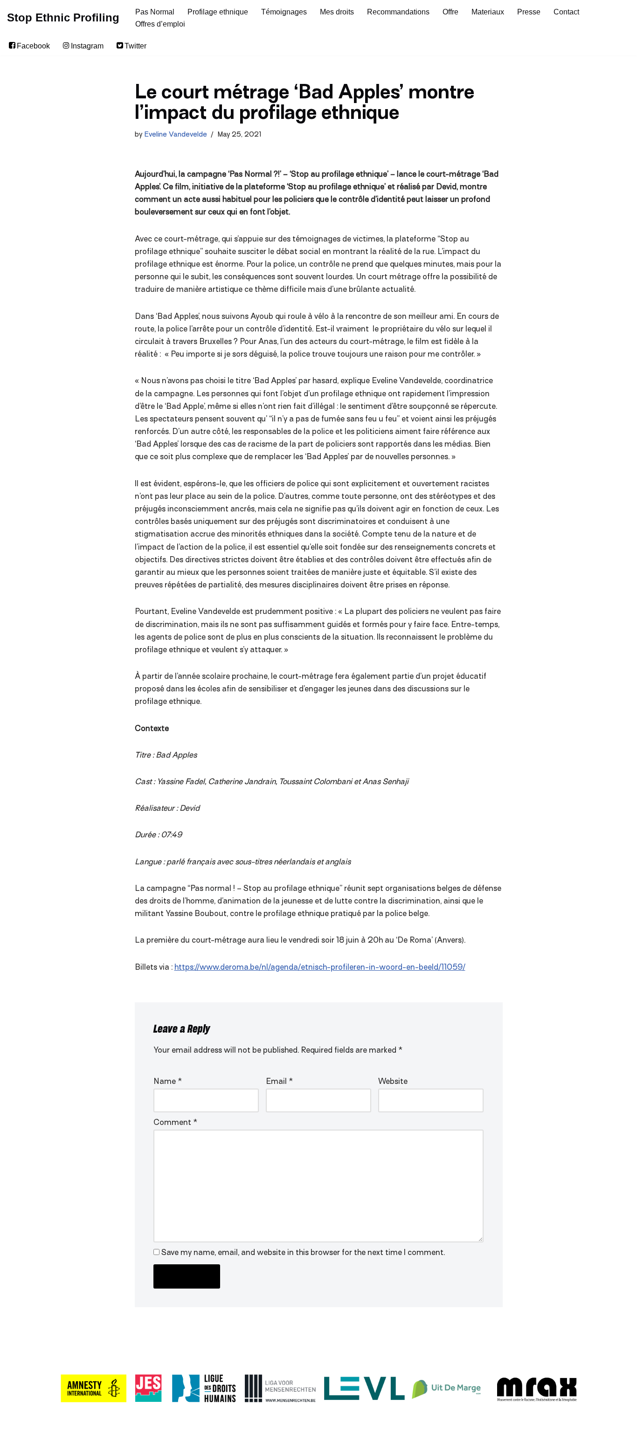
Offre (450, 12)
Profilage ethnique (217, 12)
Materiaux (487, 12)
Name (167, 1082)
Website (393, 1082)
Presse (528, 12)
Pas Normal (154, 12)
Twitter (135, 46)
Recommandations (398, 12)
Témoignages (284, 12)
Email (279, 1082)
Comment (175, 1123)
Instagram (87, 46)
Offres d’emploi (160, 24)
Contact (566, 12)
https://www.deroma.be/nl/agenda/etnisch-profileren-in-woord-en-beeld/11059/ (319, 968)
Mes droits (337, 12)
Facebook (33, 46)
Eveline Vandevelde (175, 134)
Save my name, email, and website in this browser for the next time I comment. (303, 1253)
